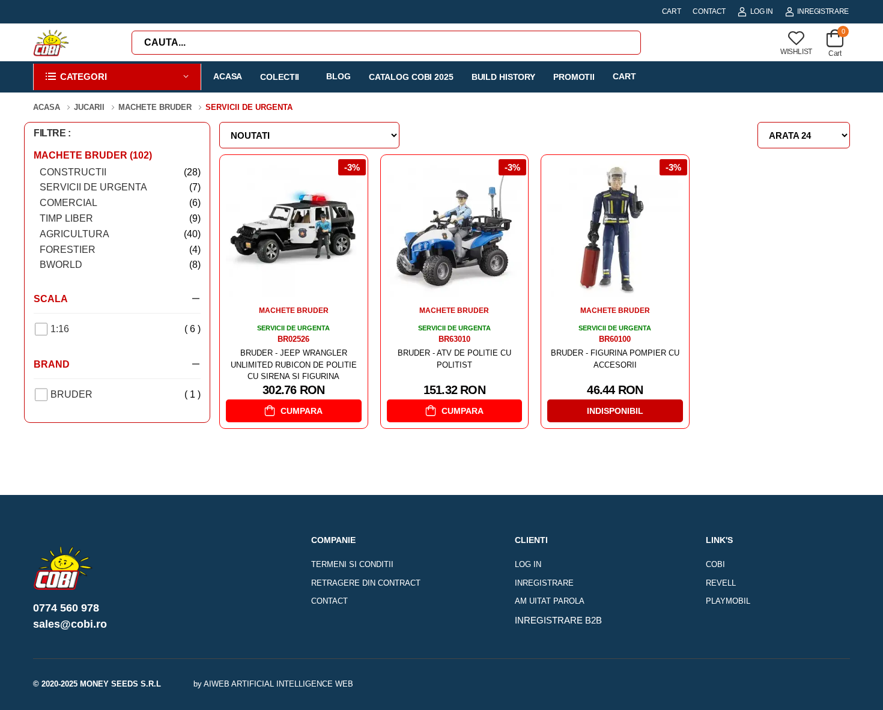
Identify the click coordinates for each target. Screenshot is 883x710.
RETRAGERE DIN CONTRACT (365, 582)
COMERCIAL (120, 203)
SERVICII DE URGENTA (120, 187)
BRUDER (125, 394)
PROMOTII (574, 77)
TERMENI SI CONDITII (352, 564)
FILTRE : (52, 133)
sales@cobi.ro (70, 624)
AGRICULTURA (120, 234)
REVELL (721, 582)
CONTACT (709, 11)
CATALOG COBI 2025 (411, 77)
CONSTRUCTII (120, 172)
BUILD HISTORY (503, 77)
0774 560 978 (66, 607)
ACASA (227, 76)
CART (671, 11)
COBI (715, 564)
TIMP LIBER (120, 218)
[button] (117, 77)
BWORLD (120, 264)
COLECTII (279, 77)
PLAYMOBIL (728, 600)
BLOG (338, 76)
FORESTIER (120, 249)
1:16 (125, 329)
